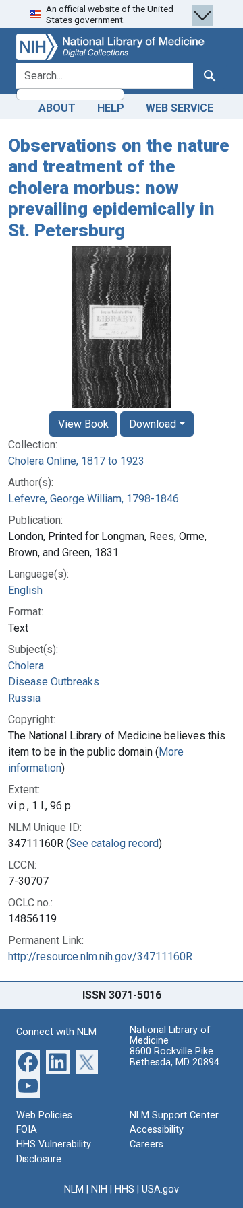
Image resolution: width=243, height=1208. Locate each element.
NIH (99, 1189)
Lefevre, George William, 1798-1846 (93, 498)
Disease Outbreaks (53, 681)
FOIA (26, 1129)
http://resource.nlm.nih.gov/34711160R (100, 956)
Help (110, 108)
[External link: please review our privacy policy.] (28, 1061)
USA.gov (160, 1189)
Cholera (26, 665)
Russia (24, 698)
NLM (74, 1189)
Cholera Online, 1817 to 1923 (76, 461)
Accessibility (157, 1129)
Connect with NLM (56, 1032)
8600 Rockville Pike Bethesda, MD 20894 (174, 1057)
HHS (124, 1189)
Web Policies (44, 1115)
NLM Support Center (174, 1115)
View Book (83, 423)
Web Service (179, 108)
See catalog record (114, 843)
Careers (146, 1144)
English (25, 590)
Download (152, 423)
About (57, 108)
